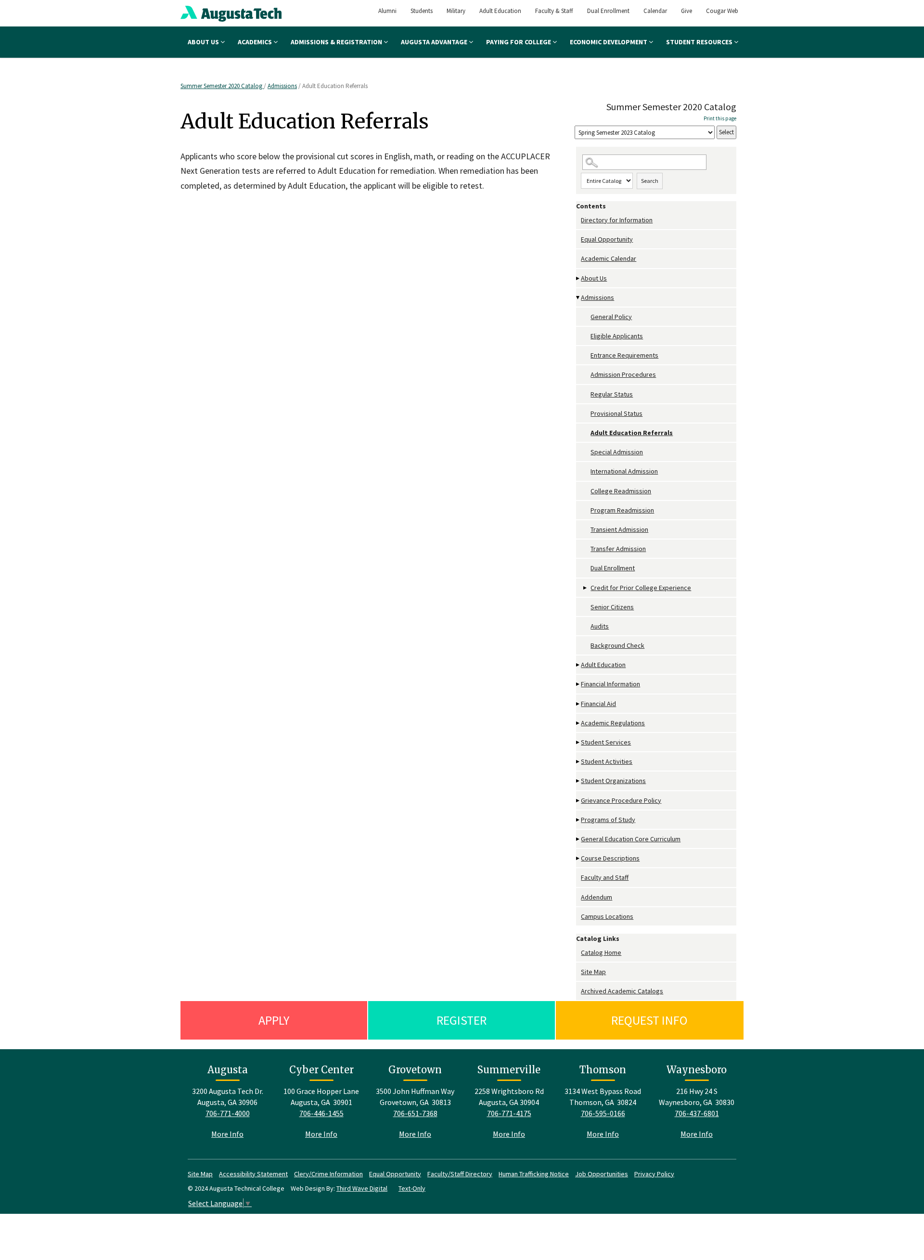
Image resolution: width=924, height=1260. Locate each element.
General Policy (611, 316)
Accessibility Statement (253, 1174)
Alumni (387, 11)
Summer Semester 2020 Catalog (222, 86)
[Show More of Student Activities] (578, 761)
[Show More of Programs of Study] (578, 820)
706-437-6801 (697, 1113)
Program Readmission (622, 510)
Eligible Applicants (616, 336)
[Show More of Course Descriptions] (578, 858)
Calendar (655, 11)
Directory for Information (617, 220)
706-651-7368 (415, 1113)
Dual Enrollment (608, 11)
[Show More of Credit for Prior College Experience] (585, 588)
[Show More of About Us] (578, 278)
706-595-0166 (603, 1113)
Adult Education (500, 11)
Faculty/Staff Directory (459, 1174)
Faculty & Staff (554, 11)
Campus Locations (607, 916)
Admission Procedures (623, 374)
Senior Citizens (612, 607)
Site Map (593, 971)
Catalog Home (601, 952)
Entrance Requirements (624, 355)
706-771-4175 (509, 1113)
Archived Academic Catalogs (622, 991)
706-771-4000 (227, 1113)
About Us (204, 42)
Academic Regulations (613, 723)
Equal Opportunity (607, 239)
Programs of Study (608, 819)
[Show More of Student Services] (578, 742)
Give (686, 11)
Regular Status (611, 394)
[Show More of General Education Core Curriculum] (578, 839)
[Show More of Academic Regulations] (578, 723)
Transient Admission (619, 529)
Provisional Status (616, 413)
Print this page (720, 118)
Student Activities (606, 761)
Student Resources (700, 42)
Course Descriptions (610, 858)
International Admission (624, 471)
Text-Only (411, 1188)
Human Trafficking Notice (534, 1174)
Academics (255, 42)
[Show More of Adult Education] (578, 665)
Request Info (649, 1020)
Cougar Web (722, 11)
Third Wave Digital (361, 1188)
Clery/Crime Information (328, 1174)
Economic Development (609, 42)
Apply (273, 1020)
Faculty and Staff (605, 877)
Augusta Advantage (435, 42)
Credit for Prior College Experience (640, 587)
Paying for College (519, 42)
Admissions (282, 86)
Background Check (617, 645)
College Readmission (620, 491)
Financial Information (610, 684)
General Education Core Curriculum (630, 839)
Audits (599, 626)
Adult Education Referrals (631, 432)
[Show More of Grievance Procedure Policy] (578, 800)
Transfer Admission (618, 548)
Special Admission (616, 452)
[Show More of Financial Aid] (578, 704)
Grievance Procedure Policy (621, 800)
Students (422, 11)
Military (456, 11)
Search (649, 180)
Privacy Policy (654, 1174)
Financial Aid (598, 703)
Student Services (606, 742)
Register (461, 1020)
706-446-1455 (321, 1113)
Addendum (596, 897)
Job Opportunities (601, 1174)
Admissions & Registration (337, 42)
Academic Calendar (608, 258)
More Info (227, 1134)
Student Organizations (613, 780)
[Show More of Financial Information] (578, 684)
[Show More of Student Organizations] (578, 781)
